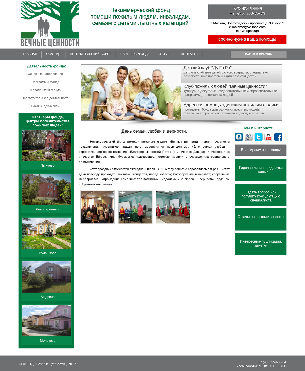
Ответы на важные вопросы (261, 217)
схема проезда (247, 31)
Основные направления (45, 73)
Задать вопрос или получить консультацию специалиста (260, 196)
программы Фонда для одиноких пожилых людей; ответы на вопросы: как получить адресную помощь (231, 108)
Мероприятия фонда (45, 90)
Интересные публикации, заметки (261, 243)
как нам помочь (258, 54)
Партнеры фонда (134, 54)
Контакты (189, 54)
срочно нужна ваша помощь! (247, 39)
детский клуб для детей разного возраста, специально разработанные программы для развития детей (226, 71)
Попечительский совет (90, 54)
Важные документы (45, 106)
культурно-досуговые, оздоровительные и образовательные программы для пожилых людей (230, 90)
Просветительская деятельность (45, 98)
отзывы (165, 54)
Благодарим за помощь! (261, 150)
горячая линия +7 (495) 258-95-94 (247, 11)
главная (30, 54)
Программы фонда (45, 82)
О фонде (53, 54)
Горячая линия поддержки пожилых (261, 170)
